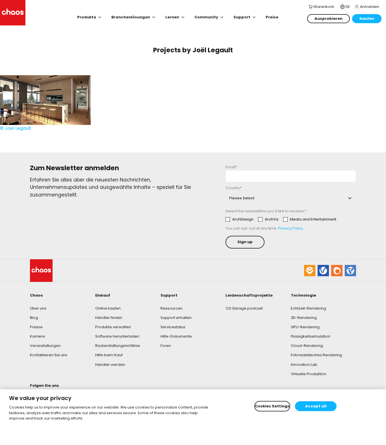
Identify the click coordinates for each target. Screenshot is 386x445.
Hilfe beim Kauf (109, 355)
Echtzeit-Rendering (308, 308)
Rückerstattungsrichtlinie (117, 345)
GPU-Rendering (305, 327)
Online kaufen (108, 308)
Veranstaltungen (45, 345)
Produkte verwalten (113, 327)
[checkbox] (280, 219)
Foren (166, 345)
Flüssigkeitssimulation (310, 336)
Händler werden (110, 364)
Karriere (37, 336)
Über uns (38, 308)
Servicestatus (173, 327)
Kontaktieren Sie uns (48, 355)
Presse (36, 327)
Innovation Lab (304, 364)
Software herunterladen (117, 336)
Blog (34, 317)
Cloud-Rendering (307, 345)
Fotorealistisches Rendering (316, 355)
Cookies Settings (272, 406)
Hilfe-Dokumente (176, 336)
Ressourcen (172, 308)
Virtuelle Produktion (308, 374)
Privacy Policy (290, 228)
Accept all (315, 406)
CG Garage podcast (244, 308)
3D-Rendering (304, 317)
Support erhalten (176, 317)
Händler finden (108, 317)
